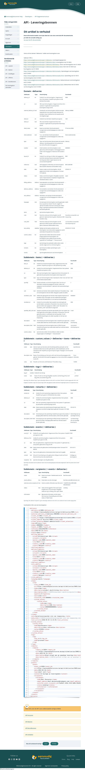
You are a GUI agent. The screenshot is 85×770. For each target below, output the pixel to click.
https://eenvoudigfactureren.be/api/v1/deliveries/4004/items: (41, 64)
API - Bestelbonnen (10, 81)
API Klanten (28, 722)
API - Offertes (9, 77)
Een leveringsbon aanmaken (10, 86)
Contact (78, 759)
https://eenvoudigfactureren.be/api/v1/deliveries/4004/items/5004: (43, 67)
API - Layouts (9, 66)
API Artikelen (29, 734)
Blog (68, 759)
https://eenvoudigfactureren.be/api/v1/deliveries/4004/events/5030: (44, 84)
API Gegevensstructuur (42, 16)
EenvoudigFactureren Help (14, 16)
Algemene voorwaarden (51, 766)
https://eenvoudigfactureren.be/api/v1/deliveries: (38, 60)
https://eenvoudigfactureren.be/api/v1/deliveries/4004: (40, 62)
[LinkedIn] (14, 759)
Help (77, 4)
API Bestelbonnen (30, 728)
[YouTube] (17, 759)
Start (71, 4)
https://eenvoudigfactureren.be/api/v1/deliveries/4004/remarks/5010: (44, 75)
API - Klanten (8, 70)
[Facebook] (9, 759)
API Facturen (29, 715)
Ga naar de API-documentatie (32, 40)
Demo (63, 759)
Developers (28, 16)
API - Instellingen (9, 74)
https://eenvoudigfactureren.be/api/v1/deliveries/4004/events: (42, 80)
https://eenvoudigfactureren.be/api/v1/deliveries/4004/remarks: (42, 71)
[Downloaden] (39, 377)
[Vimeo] (19, 759)
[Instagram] (11, 759)
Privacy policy (65, 766)
